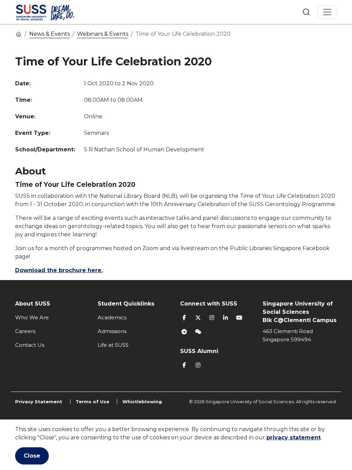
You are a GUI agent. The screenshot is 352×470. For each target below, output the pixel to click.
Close (32, 455)
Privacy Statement (38, 401)
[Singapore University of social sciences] (56, 12)
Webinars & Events (102, 34)
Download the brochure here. (59, 270)
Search (306, 12)
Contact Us (29, 345)
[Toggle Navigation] (327, 12)
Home (18, 34)
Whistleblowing (142, 401)
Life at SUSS (113, 345)
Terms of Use (92, 401)
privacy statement (293, 437)
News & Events (49, 34)
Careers (25, 331)
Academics (112, 317)
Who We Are (32, 317)
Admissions (112, 331)
